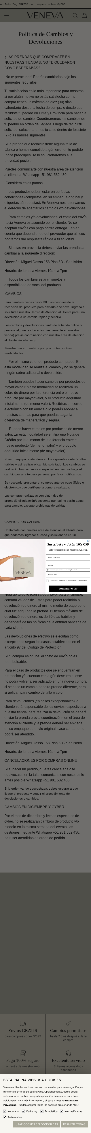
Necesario (13, 1111)
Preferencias (15, 1117)
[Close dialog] (88, 541)
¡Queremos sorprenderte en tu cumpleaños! (61, 570)
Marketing (32, 1111)
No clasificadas (73, 1111)
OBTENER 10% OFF (68, 588)
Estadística (51, 1111)
